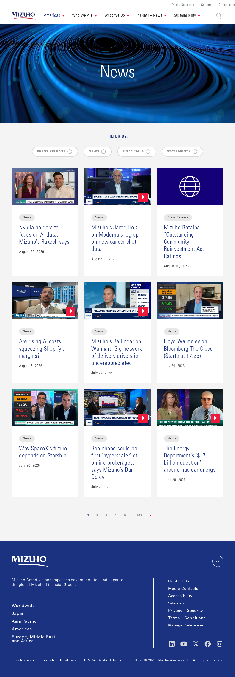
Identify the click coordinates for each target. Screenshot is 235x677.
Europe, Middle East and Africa (33, 639)
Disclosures (23, 660)
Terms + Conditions (187, 618)
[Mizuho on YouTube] (183, 644)
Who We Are (82, 16)
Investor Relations (59, 660)
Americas (22, 629)
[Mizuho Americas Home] (24, 16)
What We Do (114, 16)
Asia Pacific (24, 622)
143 (139, 515)
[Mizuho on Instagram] (219, 644)
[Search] (219, 16)
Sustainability (185, 16)
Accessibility (180, 596)
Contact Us (178, 581)
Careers (206, 5)
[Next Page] (150, 515)
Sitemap (176, 603)
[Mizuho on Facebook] (207, 644)
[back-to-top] (217, 561)
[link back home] (30, 561)
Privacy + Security (185, 611)
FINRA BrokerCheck (103, 660)
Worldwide (23, 606)
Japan (18, 614)
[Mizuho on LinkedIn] (172, 644)
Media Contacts (183, 589)
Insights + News (149, 16)
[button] (54, 15)
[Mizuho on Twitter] (195, 644)
